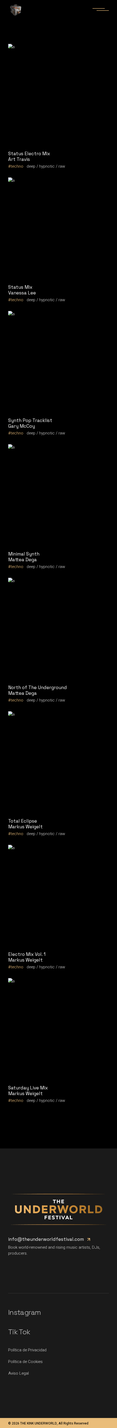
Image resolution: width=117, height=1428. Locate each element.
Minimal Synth (23, 554)
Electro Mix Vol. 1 (26, 954)
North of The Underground (37, 687)
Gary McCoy (21, 426)
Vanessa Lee (22, 293)
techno (17, 166)
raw (62, 166)
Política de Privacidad (27, 1350)
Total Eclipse (22, 821)
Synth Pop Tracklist (30, 420)
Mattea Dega (22, 560)
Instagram (24, 1312)
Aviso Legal (18, 1373)
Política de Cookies (25, 1362)
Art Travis (19, 159)
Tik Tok (19, 1331)
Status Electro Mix (29, 154)
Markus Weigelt (25, 827)
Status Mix (20, 287)
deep (31, 166)
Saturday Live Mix (28, 1088)
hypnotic (47, 166)
